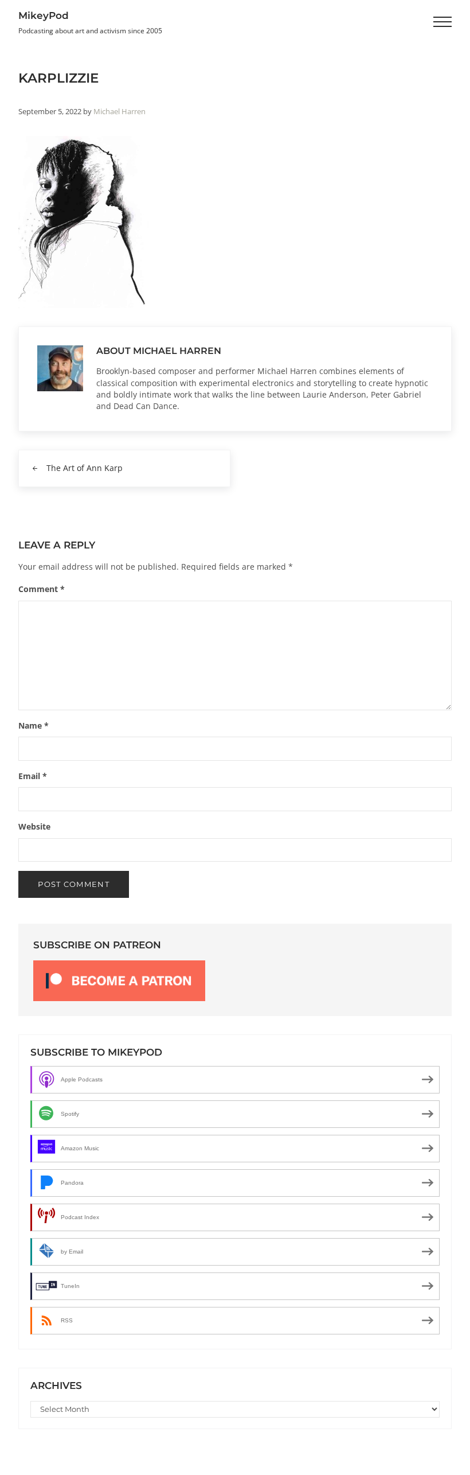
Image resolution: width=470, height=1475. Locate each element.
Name (33, 725)
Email (32, 775)
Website (34, 826)
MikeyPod (43, 15)
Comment (41, 588)
